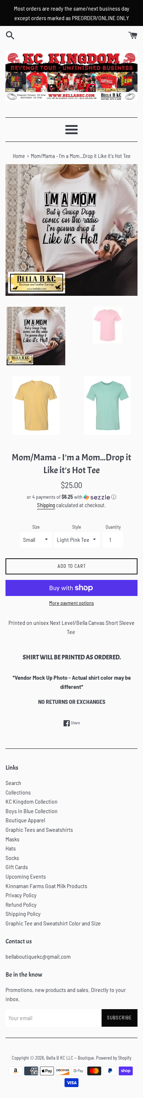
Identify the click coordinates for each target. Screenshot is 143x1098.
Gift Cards (17, 866)
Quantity (113, 527)
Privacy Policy (21, 894)
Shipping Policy (23, 913)
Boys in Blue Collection (32, 810)
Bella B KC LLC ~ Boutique (70, 1058)
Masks (12, 838)
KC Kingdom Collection (32, 801)
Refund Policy (21, 904)
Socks (12, 857)
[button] (72, 497)
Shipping (46, 505)
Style (76, 527)
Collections (18, 792)
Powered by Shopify (113, 1058)
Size (36, 527)
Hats (11, 848)
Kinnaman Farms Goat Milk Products (46, 885)
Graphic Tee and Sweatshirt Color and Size (53, 923)
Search (13, 782)
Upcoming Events (26, 876)
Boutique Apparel (25, 819)
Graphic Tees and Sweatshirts (39, 829)
